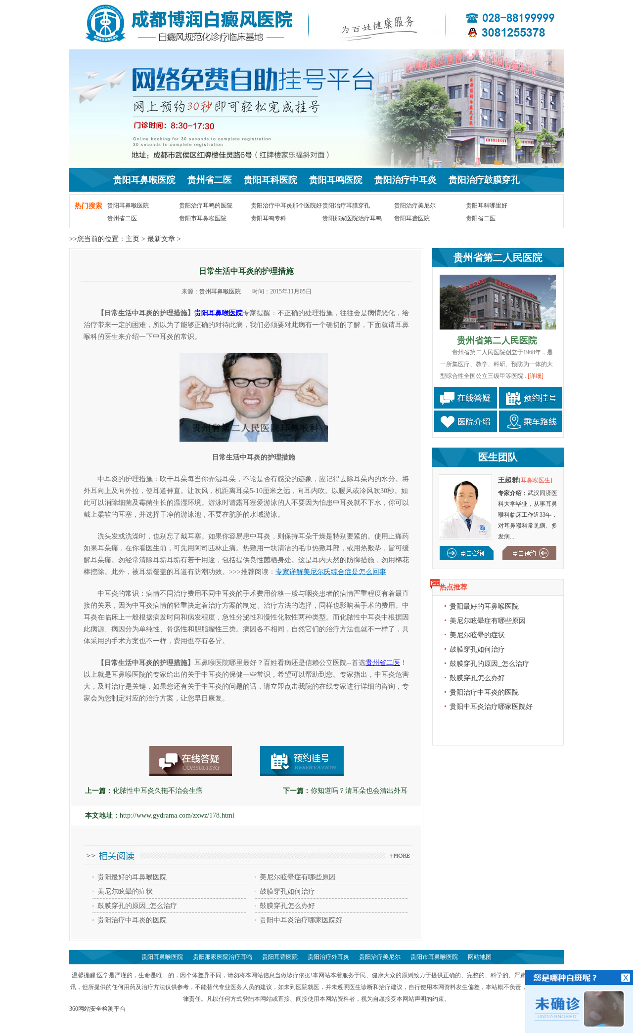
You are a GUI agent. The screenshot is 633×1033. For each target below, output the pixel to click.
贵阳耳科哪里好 (486, 205)
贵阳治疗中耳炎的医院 (132, 920)
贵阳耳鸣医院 (335, 180)
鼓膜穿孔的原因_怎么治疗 (137, 905)
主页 (132, 239)
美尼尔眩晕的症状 (125, 891)
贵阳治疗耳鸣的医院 (205, 205)
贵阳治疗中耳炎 (405, 180)
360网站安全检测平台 (97, 1008)
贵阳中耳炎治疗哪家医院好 (301, 920)
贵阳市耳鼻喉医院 (202, 218)
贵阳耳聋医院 (412, 218)
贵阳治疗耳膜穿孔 (346, 205)
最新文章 (161, 239)
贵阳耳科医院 (270, 180)
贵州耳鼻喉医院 (220, 291)
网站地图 (480, 956)
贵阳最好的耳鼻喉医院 (132, 877)
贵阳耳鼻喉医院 (144, 180)
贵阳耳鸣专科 (268, 218)
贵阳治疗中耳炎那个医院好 (286, 205)
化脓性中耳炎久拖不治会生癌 (158, 790)
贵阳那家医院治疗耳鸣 (352, 218)
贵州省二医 (209, 180)
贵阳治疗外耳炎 (328, 956)
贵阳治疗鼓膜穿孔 (484, 180)
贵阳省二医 (481, 218)
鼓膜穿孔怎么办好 (287, 905)
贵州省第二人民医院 (498, 257)
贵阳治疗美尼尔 (415, 205)
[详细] (535, 375)
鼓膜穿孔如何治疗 (287, 891)
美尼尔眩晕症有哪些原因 (298, 877)
